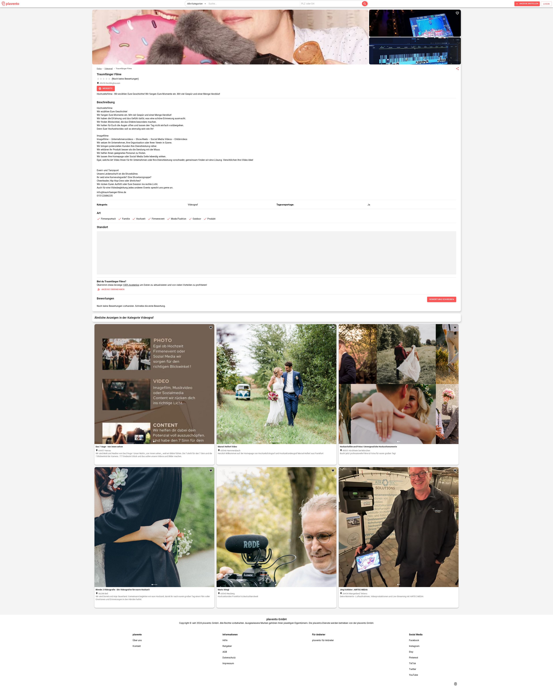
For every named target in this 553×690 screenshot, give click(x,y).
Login (546, 4)
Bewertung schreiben (441, 299)
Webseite (107, 88)
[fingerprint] (455, 684)
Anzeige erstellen (528, 3)
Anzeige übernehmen (112, 289)
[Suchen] (365, 3)
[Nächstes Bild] (211, 386)
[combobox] (329, 3)
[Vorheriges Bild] (98, 386)
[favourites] (457, 68)
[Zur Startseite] (3, 3)
